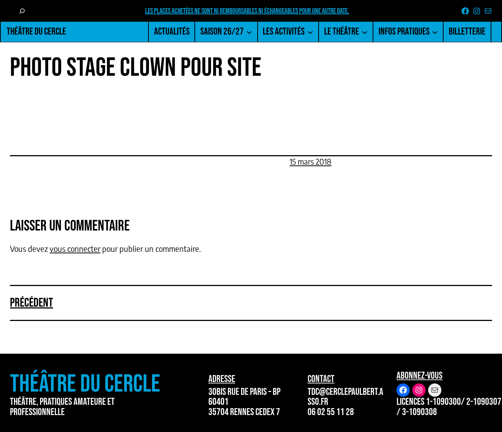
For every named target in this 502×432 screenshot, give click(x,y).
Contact (321, 379)
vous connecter (75, 249)
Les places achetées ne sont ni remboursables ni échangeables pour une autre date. (247, 11)
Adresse (221, 379)
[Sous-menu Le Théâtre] (364, 32)
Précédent (31, 302)
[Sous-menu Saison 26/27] (249, 32)
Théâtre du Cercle (36, 31)
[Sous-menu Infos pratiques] (435, 32)
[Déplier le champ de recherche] (21, 11)
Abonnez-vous (419, 375)
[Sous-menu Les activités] (310, 32)
